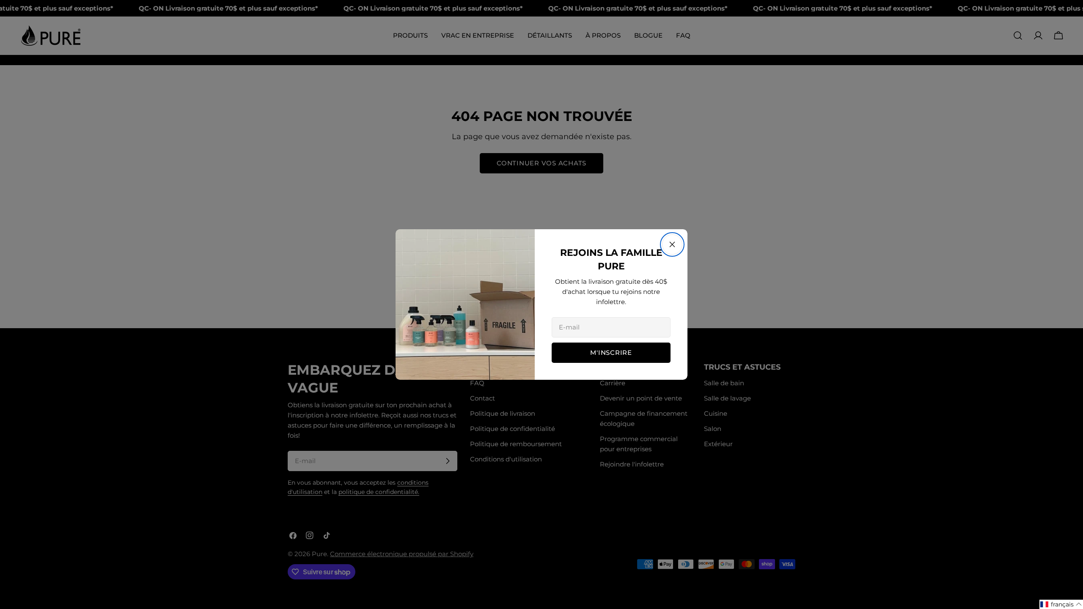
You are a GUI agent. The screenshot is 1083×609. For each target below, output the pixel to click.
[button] (1061, 604)
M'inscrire (611, 352)
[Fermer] (672, 244)
